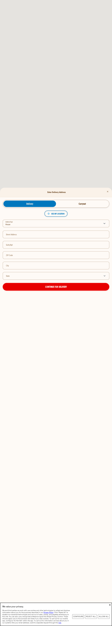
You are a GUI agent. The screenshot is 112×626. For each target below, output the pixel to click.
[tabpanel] (56, 251)
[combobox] (51, 276)
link (60, 623)
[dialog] (56, 614)
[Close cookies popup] (110, 605)
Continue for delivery (56, 286)
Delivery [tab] (29, 203)
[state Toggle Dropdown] (105, 276)
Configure (78, 616)
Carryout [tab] (82, 203)
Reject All (91, 616)
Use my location (57, 213)
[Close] (107, 191)
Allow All (104, 616)
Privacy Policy (48, 612)
